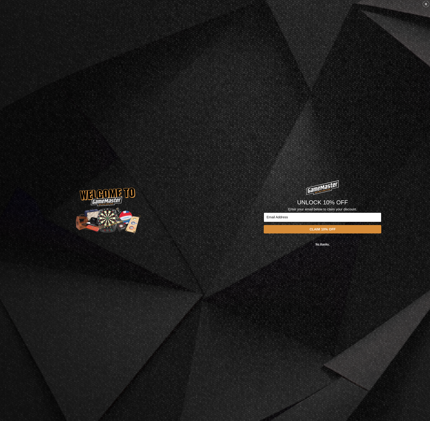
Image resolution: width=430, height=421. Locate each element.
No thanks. (322, 244)
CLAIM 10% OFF (323, 229)
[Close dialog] (426, 4)
